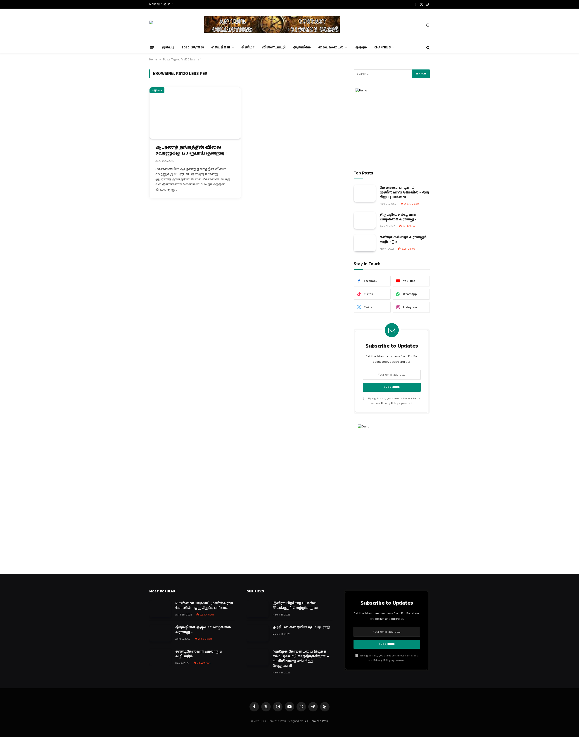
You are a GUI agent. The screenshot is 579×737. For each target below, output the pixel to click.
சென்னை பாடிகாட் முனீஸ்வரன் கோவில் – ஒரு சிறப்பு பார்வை (404, 192)
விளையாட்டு (274, 47)
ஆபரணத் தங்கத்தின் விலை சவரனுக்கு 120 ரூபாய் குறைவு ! (191, 151)
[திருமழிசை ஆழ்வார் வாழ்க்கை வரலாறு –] (365, 220)
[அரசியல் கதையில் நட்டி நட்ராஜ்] (257, 633)
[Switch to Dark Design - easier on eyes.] (427, 25)
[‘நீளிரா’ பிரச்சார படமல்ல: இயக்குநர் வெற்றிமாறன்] (257, 608)
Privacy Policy (389, 403)
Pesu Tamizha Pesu (316, 721)
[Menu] (152, 47)
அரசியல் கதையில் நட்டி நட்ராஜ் (301, 627)
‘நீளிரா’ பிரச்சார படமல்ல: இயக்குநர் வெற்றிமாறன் (295, 605)
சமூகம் (157, 90)
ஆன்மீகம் (302, 47)
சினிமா (248, 47)
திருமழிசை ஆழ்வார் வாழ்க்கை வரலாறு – (398, 217)
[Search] (427, 48)
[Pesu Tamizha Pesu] (172, 25)
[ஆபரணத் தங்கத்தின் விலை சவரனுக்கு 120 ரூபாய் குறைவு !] (195, 113)
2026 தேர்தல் (192, 47)
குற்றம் (360, 47)
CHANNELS (382, 47)
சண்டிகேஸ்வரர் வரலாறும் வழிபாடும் (403, 239)
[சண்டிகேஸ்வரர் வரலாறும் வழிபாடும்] (365, 242)
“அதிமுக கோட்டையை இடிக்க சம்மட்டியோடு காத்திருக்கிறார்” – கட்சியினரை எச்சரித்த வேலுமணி (301, 658)
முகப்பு (168, 47)
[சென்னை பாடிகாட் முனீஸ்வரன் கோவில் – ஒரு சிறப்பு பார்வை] (365, 193)
